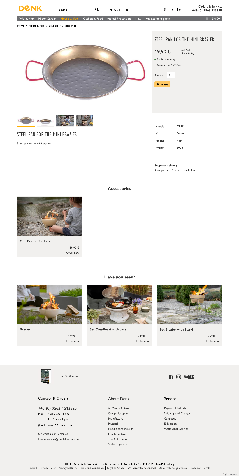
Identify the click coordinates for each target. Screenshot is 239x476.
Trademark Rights (200, 468)
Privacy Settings (67, 468)
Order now (72, 252)
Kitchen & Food (93, 18)
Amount (159, 75)
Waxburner (26, 18)
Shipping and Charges (177, 413)
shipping (190, 53)
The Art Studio (117, 439)
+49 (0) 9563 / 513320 (57, 408)
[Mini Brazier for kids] (49, 216)
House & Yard (70, 18)
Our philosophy (118, 413)
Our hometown (117, 434)
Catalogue (170, 418)
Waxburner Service (176, 428)
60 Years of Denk (118, 408)
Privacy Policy (48, 468)
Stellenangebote (117, 444)
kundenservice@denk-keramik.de (58, 439)
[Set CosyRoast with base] (119, 304)
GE (176, 10)
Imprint (33, 468)
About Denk (118, 398)
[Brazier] (49, 304)
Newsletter (119, 10)
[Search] (97, 9)
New (138, 18)
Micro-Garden (47, 18)
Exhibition (170, 423)
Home (20, 26)
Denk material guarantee (173, 468)
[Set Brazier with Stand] (189, 305)
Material (113, 423)
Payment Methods (175, 408)
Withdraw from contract (142, 468)
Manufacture (115, 418)
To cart (164, 84)
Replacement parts (157, 18)
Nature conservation (120, 428)
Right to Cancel (116, 468)
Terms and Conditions (91, 468)
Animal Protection (119, 18)
